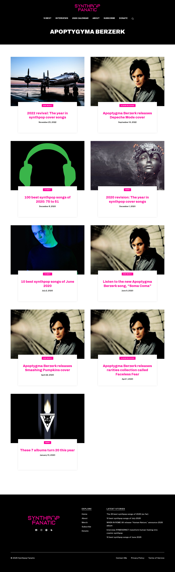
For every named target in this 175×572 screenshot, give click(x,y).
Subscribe (86, 527)
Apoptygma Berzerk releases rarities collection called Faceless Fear (127, 370)
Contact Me (121, 558)
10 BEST (47, 18)
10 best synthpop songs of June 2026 (124, 537)
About (85, 518)
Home (84, 514)
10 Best (47, 189)
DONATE (123, 18)
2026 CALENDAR (80, 18)
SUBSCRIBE (109, 18)
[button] (132, 18)
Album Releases (127, 105)
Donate (85, 531)
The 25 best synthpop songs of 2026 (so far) (127, 514)
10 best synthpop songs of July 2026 (124, 518)
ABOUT (96, 18)
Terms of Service (156, 558)
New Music (47, 105)
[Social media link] (36, 530)
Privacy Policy (137, 558)
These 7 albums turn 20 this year (47, 450)
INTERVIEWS (61, 18)
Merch (85, 522)
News (127, 189)
